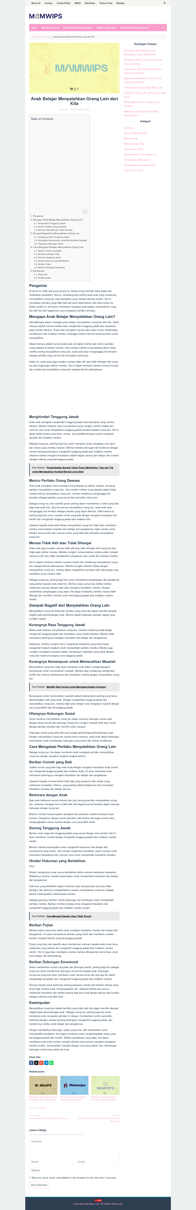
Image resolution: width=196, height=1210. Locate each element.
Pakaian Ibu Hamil (133, 149)
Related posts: (44, 277)
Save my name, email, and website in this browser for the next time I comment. (74, 1177)
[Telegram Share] (46, 1063)
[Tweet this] (36, 1063)
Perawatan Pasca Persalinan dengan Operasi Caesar (73, 1098)
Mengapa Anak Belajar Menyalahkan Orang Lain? (58, 219)
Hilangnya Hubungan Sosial (50, 243)
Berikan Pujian (44, 264)
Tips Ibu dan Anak (133, 170)
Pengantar (38, 215)
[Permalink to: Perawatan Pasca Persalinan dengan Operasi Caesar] (74, 1085)
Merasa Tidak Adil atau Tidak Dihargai (55, 229)
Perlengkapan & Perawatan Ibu (140, 154)
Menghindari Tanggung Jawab (51, 223)
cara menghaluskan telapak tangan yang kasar (48, 1117)
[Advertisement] (98, 1205)
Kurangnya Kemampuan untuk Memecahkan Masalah (62, 240)
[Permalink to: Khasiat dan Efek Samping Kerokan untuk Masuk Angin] (105, 1085)
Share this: (43, 274)
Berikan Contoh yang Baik (50, 250)
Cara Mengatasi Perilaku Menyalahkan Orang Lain (58, 247)
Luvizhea (41, 1107)
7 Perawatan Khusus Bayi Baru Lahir (143, 87)
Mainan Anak (131, 138)
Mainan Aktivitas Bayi (135, 133)
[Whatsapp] (51, 1063)
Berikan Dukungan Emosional (51, 267)
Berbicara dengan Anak (48, 254)
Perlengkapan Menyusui (136, 159)
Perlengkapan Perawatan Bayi (140, 165)
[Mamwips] (45, 16)
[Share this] (31, 1063)
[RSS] (164, 3)
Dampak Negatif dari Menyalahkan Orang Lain (56, 233)
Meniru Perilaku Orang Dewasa (52, 226)
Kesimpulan (39, 270)
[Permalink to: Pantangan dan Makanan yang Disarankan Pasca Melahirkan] (43, 1085)
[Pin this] (41, 1063)
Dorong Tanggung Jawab (49, 257)
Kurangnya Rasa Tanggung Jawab (53, 236)
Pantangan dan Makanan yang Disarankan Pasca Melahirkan (43, 1098)
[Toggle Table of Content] (83, 211)
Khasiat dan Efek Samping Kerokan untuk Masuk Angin (104, 1098)
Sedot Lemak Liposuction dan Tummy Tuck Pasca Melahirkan (99, 1118)
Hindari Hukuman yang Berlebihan (53, 260)
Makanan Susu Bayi (134, 143)
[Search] (163, 27)
